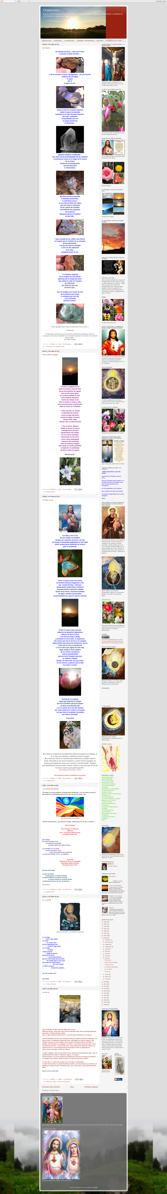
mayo (106, 956)
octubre (107, 944)
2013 (105, 993)
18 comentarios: (67, 981)
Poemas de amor (51, 984)
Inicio (72, 1087)
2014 (105, 991)
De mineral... (46, 48)
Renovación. (112, 876)
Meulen (112, 864)
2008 (105, 1004)
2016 (105, 986)
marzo (107, 974)
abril (106, 958)
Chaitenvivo (51, 10)
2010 (105, 1000)
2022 (105, 931)
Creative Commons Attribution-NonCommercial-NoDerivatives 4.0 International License (112, 641)
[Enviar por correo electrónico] (75, 344)
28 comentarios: (67, 778)
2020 (105, 935)
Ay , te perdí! (46, 900)
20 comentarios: (67, 344)
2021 (105, 933)
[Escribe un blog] (76, 344)
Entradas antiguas (91, 1087)
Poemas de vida (59, 346)
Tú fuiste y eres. (47, 500)
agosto (107, 949)
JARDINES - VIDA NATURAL (85, 40)
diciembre (108, 940)
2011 (105, 997)
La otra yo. (46, 992)
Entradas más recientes (51, 1087)
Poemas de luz (51, 346)
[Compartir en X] (78, 344)
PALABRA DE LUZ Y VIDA (114, 40)
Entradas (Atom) (54, 1090)
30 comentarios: (67, 1079)
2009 (105, 1002)
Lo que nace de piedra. (115, 885)
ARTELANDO (58, 40)
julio (106, 951)
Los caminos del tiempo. (50, 789)
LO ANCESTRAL (69, 40)
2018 (105, 981)
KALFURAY (100, 40)
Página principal (46, 40)
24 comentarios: (67, 489)
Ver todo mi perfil (112, 866)
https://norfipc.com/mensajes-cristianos (70, 770)
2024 (105, 926)
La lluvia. (111, 907)
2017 (105, 984)
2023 (105, 928)
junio (106, 953)
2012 (105, 995)
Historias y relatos (51, 1081)
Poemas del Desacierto (63, 1081)
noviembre (108, 942)
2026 (105, 922)
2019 (105, 938)
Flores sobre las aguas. (50, 355)
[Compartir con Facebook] (80, 344)
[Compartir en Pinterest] (81, 344)
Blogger (95, 1187)
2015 (105, 988)
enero (107, 979)
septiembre (108, 946)
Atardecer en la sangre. (115, 896)
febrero (107, 976)
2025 (105, 924)
